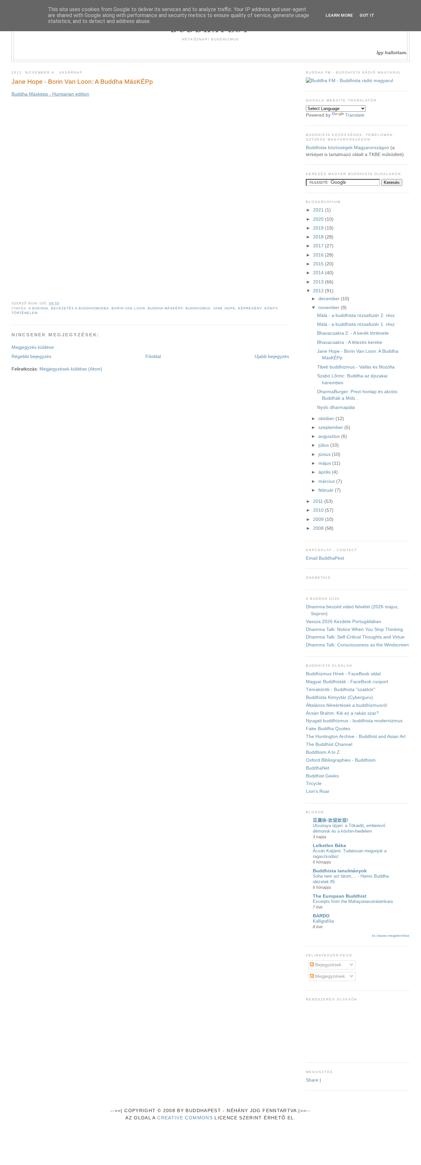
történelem (24, 313)
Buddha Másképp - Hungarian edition (50, 94)
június (325, 454)
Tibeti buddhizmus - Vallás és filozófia (356, 367)
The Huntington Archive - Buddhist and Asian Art (356, 736)
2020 (319, 219)
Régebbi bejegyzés (31, 356)
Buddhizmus (198, 308)
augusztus (329, 436)
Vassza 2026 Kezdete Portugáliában (343, 621)
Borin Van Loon (128, 308)
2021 (319, 210)
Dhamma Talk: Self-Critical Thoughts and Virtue (355, 637)
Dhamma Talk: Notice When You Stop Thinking (354, 629)
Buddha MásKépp (165, 308)
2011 (318, 501)
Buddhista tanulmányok (340, 870)
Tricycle (314, 783)
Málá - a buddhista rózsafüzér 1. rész (356, 324)
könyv (271, 308)
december (329, 298)
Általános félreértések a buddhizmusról (346, 705)
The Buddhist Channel (329, 744)
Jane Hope (224, 308)
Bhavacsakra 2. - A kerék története (353, 333)
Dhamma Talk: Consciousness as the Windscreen (357, 644)
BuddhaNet (317, 768)
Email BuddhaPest (325, 558)
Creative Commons (185, 1117)
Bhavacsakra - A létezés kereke (349, 342)
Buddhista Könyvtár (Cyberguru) (339, 697)
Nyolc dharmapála (336, 407)
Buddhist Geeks (322, 775)
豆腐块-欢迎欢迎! (330, 820)
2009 (319, 519)
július (324, 445)
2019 (319, 228)
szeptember (331, 427)
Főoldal (153, 356)
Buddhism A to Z (323, 752)
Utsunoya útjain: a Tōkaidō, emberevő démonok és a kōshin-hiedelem (349, 828)
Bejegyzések (327, 964)
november (329, 307)
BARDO (321, 915)
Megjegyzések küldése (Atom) (70, 369)
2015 (319, 263)
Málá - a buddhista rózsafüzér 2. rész (356, 315)
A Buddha (38, 308)
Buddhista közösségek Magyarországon (347, 147)
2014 (319, 272)
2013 (319, 282)
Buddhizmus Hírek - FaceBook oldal (343, 673)
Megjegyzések (329, 976)
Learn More (339, 15)
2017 (319, 245)
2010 (319, 510)
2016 (319, 255)
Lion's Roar (318, 791)
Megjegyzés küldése (33, 347)
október (326, 418)
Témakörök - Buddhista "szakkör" (340, 689)
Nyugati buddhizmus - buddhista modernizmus (354, 720)
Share (312, 1080)
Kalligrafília (323, 921)
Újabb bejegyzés (272, 356)
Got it (366, 15)
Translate (354, 115)
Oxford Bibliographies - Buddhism (341, 760)
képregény (250, 308)
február (326, 490)
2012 (319, 290)
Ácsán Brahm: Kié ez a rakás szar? (342, 713)
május (325, 463)
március (327, 481)
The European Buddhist (339, 896)
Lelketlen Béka (329, 845)
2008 (319, 528)
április (325, 472)
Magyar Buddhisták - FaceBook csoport (347, 681)
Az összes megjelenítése (390, 935)
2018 (319, 237)
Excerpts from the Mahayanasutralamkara (353, 901)
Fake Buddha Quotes (328, 728)
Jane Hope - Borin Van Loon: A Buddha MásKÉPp (82, 81)
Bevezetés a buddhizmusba (80, 308)
